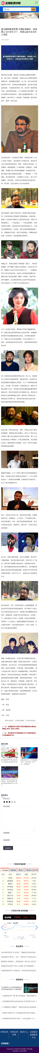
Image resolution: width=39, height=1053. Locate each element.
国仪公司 (10, 895)
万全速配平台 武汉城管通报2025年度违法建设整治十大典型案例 (11, 988)
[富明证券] (11, 3)
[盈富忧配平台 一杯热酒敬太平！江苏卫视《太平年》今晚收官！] (29, 753)
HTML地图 (29, 1049)
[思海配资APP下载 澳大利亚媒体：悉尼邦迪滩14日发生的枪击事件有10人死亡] (9, 772)
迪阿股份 (10, 881)
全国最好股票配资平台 (33, 1034)
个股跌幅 (12, 870)
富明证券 (4, 1031)
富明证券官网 (14, 1033)
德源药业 (10, 898)
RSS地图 (23, 1049)
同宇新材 (10, 887)
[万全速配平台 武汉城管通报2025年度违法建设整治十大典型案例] (31, 988)
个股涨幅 (4, 870)
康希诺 (10, 884)
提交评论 (8, 848)
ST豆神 (10, 904)
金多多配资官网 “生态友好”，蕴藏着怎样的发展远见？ (19, 952)
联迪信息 (10, 901)
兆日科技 (10, 890)
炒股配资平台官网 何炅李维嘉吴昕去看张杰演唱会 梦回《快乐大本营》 (19, 727)
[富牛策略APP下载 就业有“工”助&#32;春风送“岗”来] (9, 753)
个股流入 (20, 870)
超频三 (10, 892)
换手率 (35, 870)
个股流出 (28, 870)
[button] (2, 927)
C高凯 (10, 878)
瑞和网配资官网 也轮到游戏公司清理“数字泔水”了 (20, 1001)
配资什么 (24, 1031)
